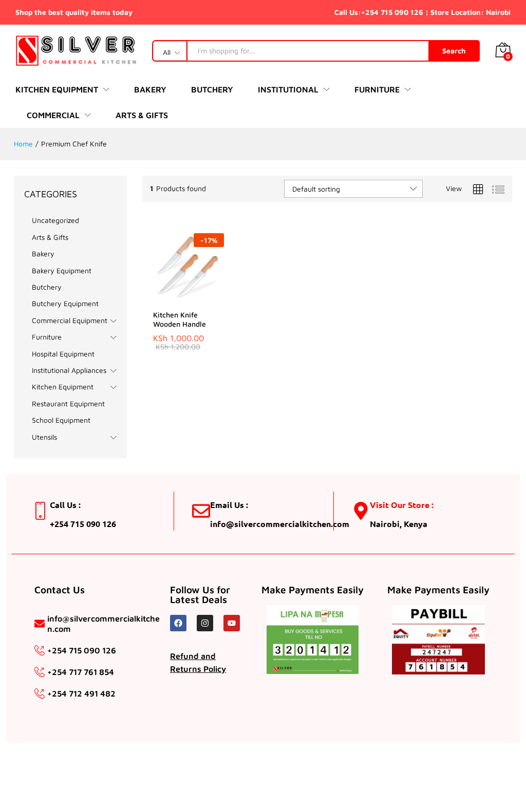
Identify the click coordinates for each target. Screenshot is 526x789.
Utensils (44, 437)
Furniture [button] (377, 89)
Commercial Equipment (69, 320)
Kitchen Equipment (62, 386)
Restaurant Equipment (68, 403)
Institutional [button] (288, 89)
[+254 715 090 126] (39, 650)
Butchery (212, 89)
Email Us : (229, 504)
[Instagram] (205, 623)
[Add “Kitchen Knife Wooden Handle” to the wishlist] (210, 298)
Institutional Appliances (69, 370)
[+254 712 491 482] (39, 693)
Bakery (150, 89)
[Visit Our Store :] (361, 511)
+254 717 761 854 (80, 672)
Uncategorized (55, 220)
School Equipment (61, 420)
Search (454, 50)
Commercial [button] (53, 115)
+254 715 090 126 (392, 12)
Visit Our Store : (402, 504)
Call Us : (65, 504)
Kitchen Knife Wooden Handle (179, 319)
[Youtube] (231, 623)
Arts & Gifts (142, 115)
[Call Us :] (41, 511)
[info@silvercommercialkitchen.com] (39, 623)
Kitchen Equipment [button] (56, 89)
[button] (163, 298)
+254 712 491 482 (81, 693)
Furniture (47, 336)
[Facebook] (178, 623)
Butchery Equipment (65, 303)
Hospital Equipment (63, 353)
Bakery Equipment (61, 270)
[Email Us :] (201, 511)
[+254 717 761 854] (39, 672)
